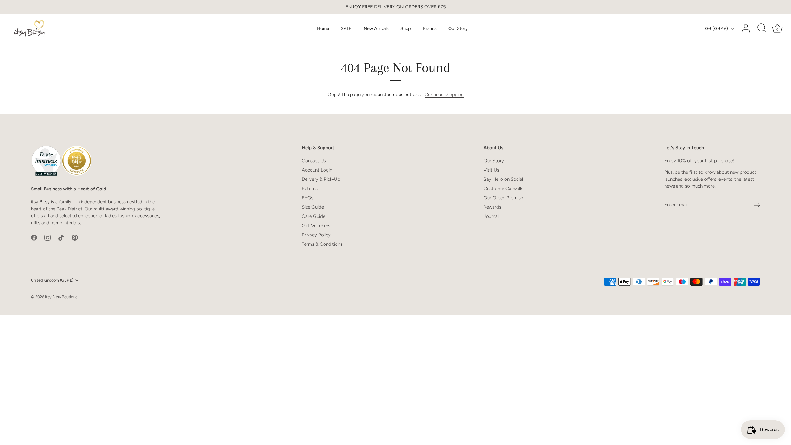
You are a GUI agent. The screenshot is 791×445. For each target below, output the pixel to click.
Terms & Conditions (322, 244)
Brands (430, 28)
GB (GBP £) (716, 28)
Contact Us (314, 160)
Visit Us (491, 170)
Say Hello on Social (503, 179)
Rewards (492, 207)
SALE (346, 28)
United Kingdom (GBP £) (52, 280)
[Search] (761, 28)
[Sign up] (757, 205)
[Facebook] (34, 237)
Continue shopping (444, 94)
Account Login (317, 170)
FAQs (307, 198)
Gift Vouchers (316, 225)
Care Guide (313, 216)
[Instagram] (47, 237)
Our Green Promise (503, 198)
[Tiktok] (61, 237)
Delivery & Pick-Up (321, 179)
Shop (405, 28)
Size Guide (313, 207)
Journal (491, 216)
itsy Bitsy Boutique (61, 297)
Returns (310, 188)
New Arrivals (376, 28)
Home (323, 28)
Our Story (458, 28)
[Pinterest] (75, 237)
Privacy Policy (316, 235)
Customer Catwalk (503, 188)
